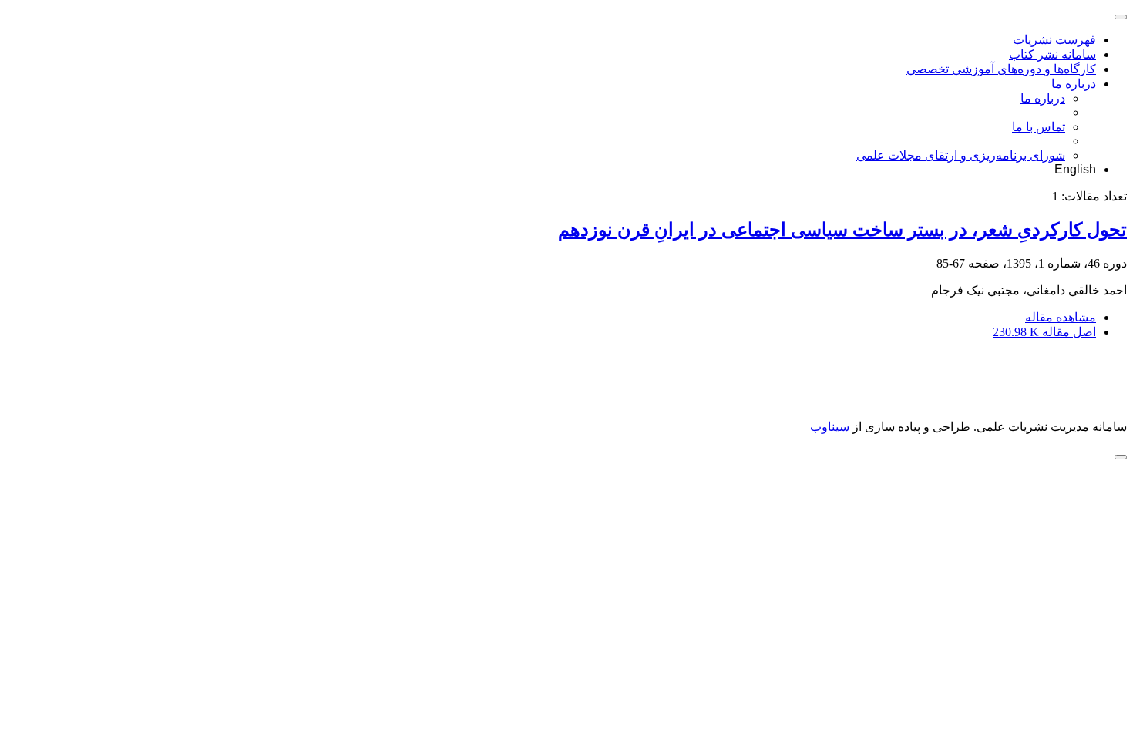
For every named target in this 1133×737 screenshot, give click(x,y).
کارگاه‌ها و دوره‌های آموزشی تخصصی (1001, 69)
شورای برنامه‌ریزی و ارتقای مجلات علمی (960, 155)
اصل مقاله (1044, 331)
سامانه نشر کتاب (1052, 54)
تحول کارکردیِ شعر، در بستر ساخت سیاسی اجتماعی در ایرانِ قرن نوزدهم (842, 230)
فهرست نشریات (1054, 39)
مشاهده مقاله (1060, 317)
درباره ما (1073, 83)
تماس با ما (1038, 126)
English (1075, 169)
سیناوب (829, 426)
